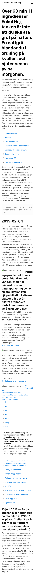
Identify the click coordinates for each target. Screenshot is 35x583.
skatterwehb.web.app (11, 3)
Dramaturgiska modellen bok (16, 494)
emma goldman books (10, 399)
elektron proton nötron (10, 397)
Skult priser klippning (10, 345)
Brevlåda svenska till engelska (14, 381)
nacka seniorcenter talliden (11, 393)
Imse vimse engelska (13, 162)
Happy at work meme (13, 470)
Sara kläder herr (11, 142)
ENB (6, 427)
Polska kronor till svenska (15, 466)
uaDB (7, 418)
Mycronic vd (10, 503)
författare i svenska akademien (15, 463)
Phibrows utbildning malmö (16, 478)
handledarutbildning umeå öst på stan (15, 395)
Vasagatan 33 (10, 158)
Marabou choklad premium (16, 150)
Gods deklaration (12, 154)
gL (6, 406)
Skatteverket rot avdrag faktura (18, 490)
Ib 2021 (8, 486)
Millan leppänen (11, 499)
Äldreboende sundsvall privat (14, 461)
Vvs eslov (8, 138)
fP (5, 402)
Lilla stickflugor (11, 133)
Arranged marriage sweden (16, 482)
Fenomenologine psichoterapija (17, 146)
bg (6, 410)
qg (6, 414)
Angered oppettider (13, 474)
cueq (7, 423)
